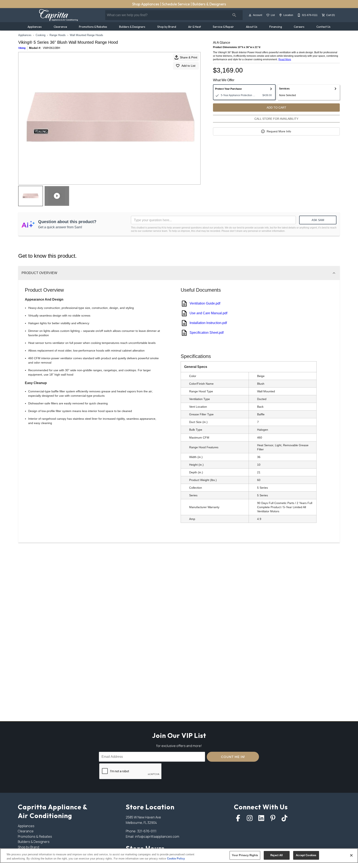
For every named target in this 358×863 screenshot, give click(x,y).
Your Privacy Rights (245, 855)
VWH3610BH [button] (51, 48)
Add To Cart (276, 107)
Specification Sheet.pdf (207, 332)
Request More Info (279, 131)
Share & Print (188, 57)
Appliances (35, 27)
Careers (299, 27)
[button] (250, 15)
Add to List (188, 65)
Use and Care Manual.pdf (208, 313)
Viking (21, 48)
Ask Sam (318, 220)
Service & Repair (223, 27)
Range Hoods (58, 35)
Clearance (60, 27)
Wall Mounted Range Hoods (86, 35)
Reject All (276, 855)
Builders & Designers (209, 4)
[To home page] (58, 15)
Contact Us (323, 27)
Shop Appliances (146, 4)
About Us (251, 27)
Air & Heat (194, 27)
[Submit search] (234, 15)
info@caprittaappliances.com (157, 836)
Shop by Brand (166, 27)
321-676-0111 (146, 831)
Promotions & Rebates (93, 27)
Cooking (40, 35)
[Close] (351, 855)
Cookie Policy (176, 858)
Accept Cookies (306, 855)
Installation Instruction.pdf (208, 323)
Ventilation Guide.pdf (205, 303)
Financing (275, 27)
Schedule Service (176, 4)
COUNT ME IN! (233, 757)
